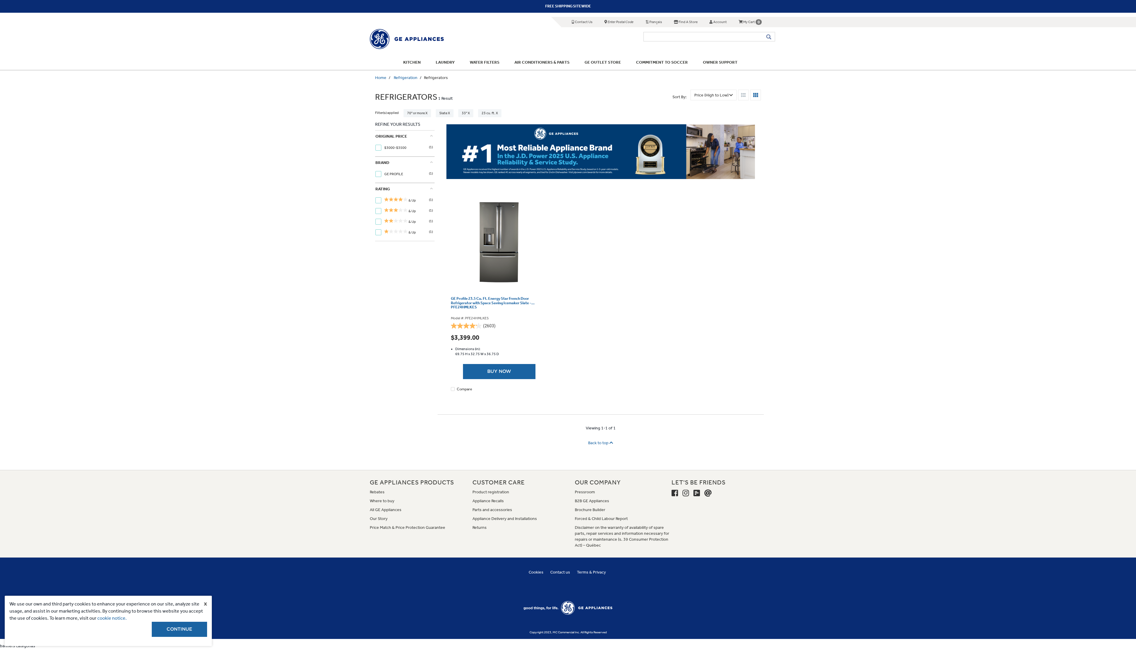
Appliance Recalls (488, 500)
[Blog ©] (696, 493)
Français (655, 22)
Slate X (444, 113)
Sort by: (679, 96)
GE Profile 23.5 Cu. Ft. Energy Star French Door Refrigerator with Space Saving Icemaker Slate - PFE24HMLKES (491, 303)
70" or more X (417, 113)
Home (380, 77)
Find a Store (688, 22)
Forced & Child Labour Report (601, 518)
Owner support (720, 62)
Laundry (445, 62)
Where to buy (382, 500)
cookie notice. (112, 618)
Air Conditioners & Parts (541, 62)
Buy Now (499, 371)
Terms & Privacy (591, 572)
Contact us (560, 572)
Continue (179, 629)
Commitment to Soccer (662, 62)
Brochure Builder (590, 509)
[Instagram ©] (685, 493)
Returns (479, 527)
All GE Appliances (385, 509)
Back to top (598, 442)
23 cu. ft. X (490, 113)
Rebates (377, 492)
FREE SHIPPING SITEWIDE (568, 6)
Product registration (490, 492)
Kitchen (412, 62)
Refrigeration (405, 77)
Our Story (379, 518)
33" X (466, 113)
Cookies (536, 572)
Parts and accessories (492, 509)
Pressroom (585, 492)
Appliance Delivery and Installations (504, 518)
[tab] (404, 143)
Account (720, 22)
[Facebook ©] (675, 493)
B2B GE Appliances (592, 500)
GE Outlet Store (603, 62)
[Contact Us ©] (708, 493)
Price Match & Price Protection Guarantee (407, 527)
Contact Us (583, 22)
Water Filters (484, 62)
